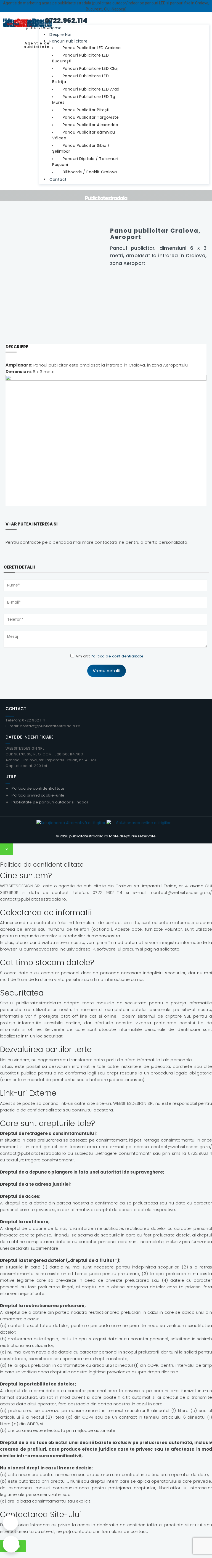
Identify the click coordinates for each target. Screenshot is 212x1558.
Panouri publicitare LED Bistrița (80, 78)
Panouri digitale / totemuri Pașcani (85, 161)
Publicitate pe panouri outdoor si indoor (50, 802)
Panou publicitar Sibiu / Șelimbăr (81, 148)
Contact (58, 179)
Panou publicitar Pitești (86, 110)
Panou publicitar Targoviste (91, 117)
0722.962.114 (63, 20)
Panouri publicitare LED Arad (91, 89)
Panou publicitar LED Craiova (92, 48)
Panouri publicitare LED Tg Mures (83, 99)
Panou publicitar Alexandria (90, 125)
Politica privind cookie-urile (38, 795)
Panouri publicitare (68, 41)
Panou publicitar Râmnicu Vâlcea (83, 135)
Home (55, 28)
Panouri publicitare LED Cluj (90, 68)
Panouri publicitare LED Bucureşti (80, 58)
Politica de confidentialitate (117, 656)
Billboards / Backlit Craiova (90, 172)
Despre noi (60, 34)
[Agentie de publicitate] (27, 15)
